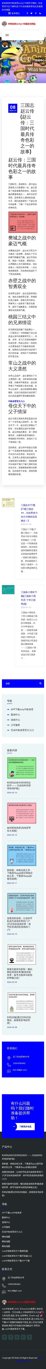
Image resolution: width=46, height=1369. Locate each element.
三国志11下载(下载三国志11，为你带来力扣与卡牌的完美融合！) (29, 513)
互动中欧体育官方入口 (22, 730)
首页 (16, 65)
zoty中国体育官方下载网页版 (15, 1251)
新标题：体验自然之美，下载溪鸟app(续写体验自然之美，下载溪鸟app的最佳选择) (20, 874)
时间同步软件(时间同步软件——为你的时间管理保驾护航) (19, 785)
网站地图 (6, 1236)
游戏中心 (15, 719)
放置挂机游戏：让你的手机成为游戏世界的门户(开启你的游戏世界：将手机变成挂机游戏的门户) (19, 924)
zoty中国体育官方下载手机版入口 (17, 1256)
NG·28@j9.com (20, 1070)
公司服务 (15, 725)
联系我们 (16, 13)
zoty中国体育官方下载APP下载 (16, 1260)
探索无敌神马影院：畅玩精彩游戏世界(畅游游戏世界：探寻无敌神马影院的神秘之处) (19, 973)
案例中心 (15, 714)
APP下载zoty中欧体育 (22, 709)
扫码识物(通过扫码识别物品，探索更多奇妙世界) (19, 1020)
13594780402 (19, 1063)
